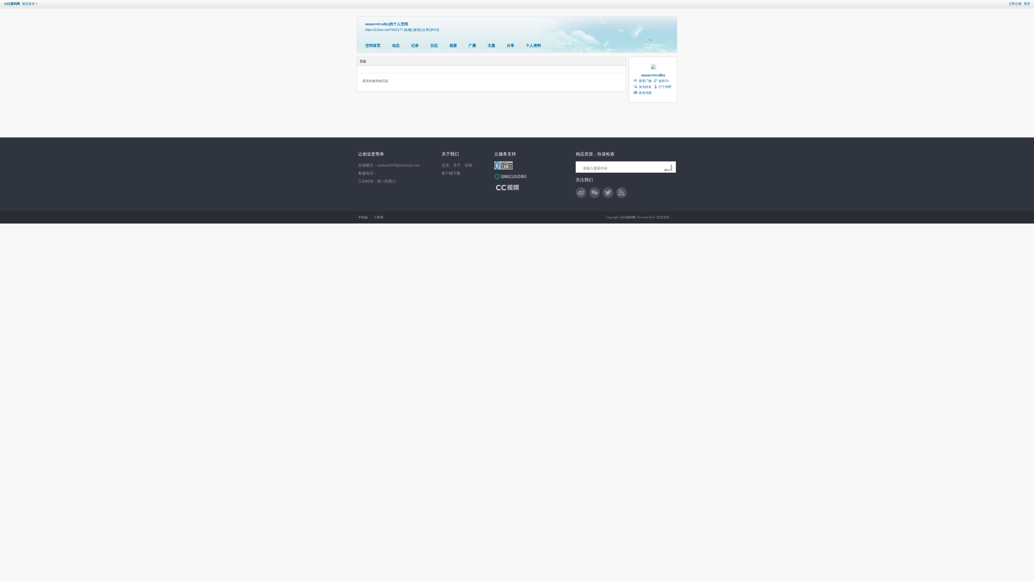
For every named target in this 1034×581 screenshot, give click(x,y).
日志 (434, 46)
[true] (669, 168)
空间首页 (372, 46)
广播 (472, 46)
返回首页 (28, 4)
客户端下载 (451, 173)
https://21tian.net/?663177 (384, 29)
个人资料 (533, 46)
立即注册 (1015, 4)
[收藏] (408, 29)
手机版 (363, 217)
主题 (491, 46)
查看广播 (645, 81)
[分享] (426, 29)
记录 (415, 46)
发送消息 (645, 93)
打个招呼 (665, 87)
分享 (510, 46)
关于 (457, 165)
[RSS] (435, 29)
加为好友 (645, 87)
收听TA (664, 81)
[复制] (417, 29)
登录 (1027, 4)
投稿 (468, 165)
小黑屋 (378, 217)
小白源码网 (12, 4)
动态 (396, 46)
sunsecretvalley (653, 75)
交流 (445, 165)
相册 (453, 46)
